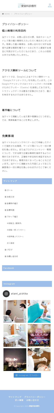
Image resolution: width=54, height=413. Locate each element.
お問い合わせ (12, 256)
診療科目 (10, 210)
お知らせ (10, 197)
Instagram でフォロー (29, 375)
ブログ (10, 250)
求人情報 (10, 243)
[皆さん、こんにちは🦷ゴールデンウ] (39, 335)
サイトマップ (15, 397)
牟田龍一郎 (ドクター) (16, 230)
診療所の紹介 (12, 203)
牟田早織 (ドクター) (15, 236)
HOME (7, 14)
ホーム (10, 190)
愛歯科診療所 (34, 406)
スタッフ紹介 (12, 216)
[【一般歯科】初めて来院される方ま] (14, 311)
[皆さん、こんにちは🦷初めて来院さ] (39, 359)
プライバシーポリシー (23, 14)
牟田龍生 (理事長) (14, 223)
